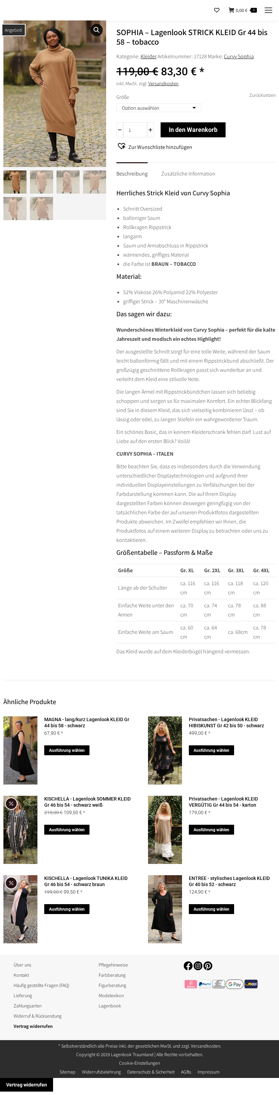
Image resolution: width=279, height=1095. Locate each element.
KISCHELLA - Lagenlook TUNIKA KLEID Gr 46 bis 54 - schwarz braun (86, 881)
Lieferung (23, 995)
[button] (97, 30)
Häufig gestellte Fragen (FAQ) (41, 985)
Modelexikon (111, 995)
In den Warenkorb (193, 129)
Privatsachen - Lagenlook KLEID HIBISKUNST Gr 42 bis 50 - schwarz (226, 722)
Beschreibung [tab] (132, 173)
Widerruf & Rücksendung (38, 1016)
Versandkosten (163, 83)
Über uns (22, 965)
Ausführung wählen (67, 750)
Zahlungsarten (28, 1006)
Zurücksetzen (262, 95)
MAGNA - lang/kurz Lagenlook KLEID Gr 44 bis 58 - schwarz (86, 722)
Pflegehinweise (113, 965)
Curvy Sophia (239, 56)
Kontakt (21, 975)
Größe (122, 97)
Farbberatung (112, 975)
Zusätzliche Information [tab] (188, 173)
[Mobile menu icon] (268, 10)
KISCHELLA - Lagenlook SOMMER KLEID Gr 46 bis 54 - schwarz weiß (87, 802)
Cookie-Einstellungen (139, 1063)
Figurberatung (112, 985)
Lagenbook (110, 1006)
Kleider (149, 56)
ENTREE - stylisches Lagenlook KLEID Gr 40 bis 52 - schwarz (229, 881)
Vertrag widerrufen (26, 1085)
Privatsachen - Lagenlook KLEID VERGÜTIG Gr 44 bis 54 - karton (223, 802)
